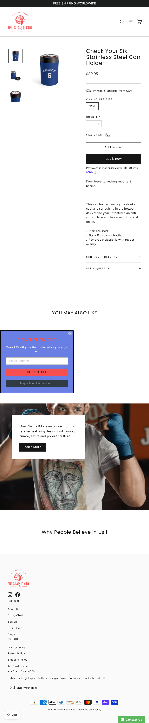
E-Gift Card (15, 628)
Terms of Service (18, 666)
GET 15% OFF (37, 372)
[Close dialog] (70, 333)
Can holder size (99, 99)
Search (12, 621)
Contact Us (133, 719)
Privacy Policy (16, 647)
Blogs (11, 634)
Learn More (32, 447)
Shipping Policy (17, 659)
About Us (14, 609)
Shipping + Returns (102, 256)
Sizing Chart (15, 615)
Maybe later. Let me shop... (37, 383)
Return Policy (16, 653)
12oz (92, 106)
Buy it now (114, 158)
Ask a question (98, 268)
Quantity (93, 117)
